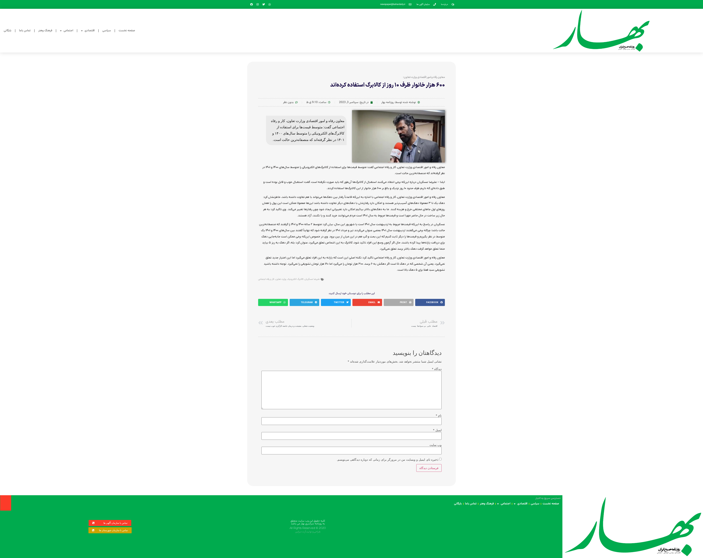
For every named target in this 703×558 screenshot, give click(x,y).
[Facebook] (251, 4)
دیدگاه (437, 368)
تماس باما (25, 30)
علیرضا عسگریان (312, 279)
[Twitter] (263, 4)
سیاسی (106, 30)
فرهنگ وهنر (45, 30)
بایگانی (7, 30)
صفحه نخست (127, 30)
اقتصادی (90, 30)
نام (439, 415)
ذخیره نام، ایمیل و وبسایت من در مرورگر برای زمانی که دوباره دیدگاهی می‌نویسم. (387, 459)
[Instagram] (257, 4)
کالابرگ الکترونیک (295, 279)
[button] (430, 302)
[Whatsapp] (269, 4)
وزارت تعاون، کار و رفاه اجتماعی (272, 279)
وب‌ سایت (435, 444)
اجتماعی (68, 30)
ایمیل (437, 430)
